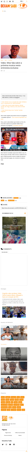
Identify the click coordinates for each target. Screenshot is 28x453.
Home (2, 60)
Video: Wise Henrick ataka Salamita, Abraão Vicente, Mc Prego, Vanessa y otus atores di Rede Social (13, 107)
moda (10, 407)
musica (14, 407)
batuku (20, 402)
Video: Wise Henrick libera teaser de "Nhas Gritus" (13, 239)
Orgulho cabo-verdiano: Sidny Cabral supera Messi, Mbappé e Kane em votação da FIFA (12, 295)
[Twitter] (1, 1)
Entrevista (10, 60)
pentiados (3, 410)
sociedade (13, 410)
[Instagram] (7, 1)
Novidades (4, 344)
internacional (4, 407)
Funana (12, 399)
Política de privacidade (20, 432)
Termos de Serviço (8, 435)
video (6, 60)
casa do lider (4, 404)
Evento (22, 397)
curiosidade (16, 404)
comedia (10, 404)
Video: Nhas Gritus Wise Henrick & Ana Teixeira (13, 226)
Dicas (18, 397)
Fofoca (3, 399)
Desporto (13, 397)
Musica (20, 435)
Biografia (8, 397)
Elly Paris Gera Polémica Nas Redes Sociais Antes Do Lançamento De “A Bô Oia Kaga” (14, 329)
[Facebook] (13, 1)
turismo (19, 410)
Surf (12, 402)
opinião (19, 407)
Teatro (15, 402)
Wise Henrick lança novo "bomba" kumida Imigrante (11, 110)
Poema (21, 399)
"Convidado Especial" (18, 125)
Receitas (8, 402)
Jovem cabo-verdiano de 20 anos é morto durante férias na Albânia (13, 357)
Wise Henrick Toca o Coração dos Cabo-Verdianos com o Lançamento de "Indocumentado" (14, 102)
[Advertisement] (14, 29)
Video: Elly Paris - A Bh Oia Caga (13, 373)
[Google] (4, 1)
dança (21, 404)
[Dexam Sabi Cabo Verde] (14, 7)
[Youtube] (10, 1)
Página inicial (8, 432)
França (7, 399)
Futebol (17, 399)
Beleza (2, 397)
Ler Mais (14, 336)
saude (8, 410)
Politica (3, 402)
